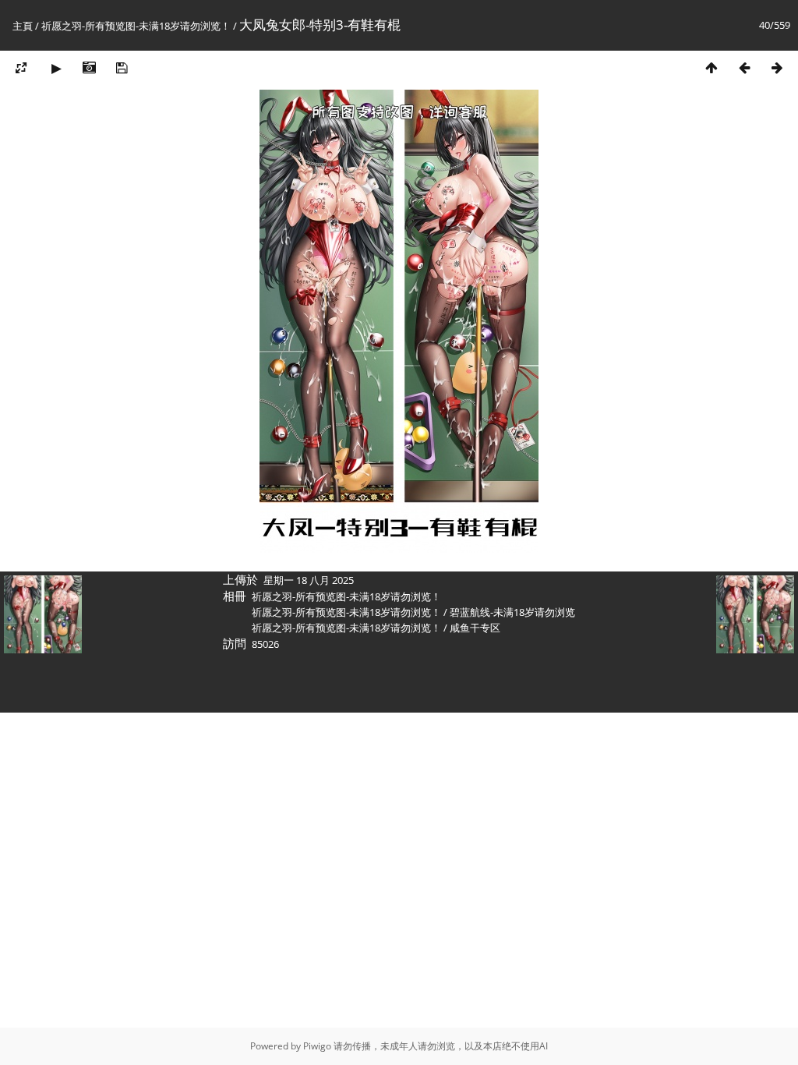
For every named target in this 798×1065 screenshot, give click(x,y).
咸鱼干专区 (475, 628)
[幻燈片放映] (56, 67)
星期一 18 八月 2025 (308, 580)
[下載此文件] (121, 67)
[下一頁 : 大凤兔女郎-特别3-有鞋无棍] (777, 67)
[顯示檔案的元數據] (88, 67)
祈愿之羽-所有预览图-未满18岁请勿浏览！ (136, 26)
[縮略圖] (711, 67)
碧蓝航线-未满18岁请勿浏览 (512, 612)
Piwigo (317, 1046)
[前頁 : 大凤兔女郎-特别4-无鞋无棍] (744, 67)
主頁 (22, 26)
